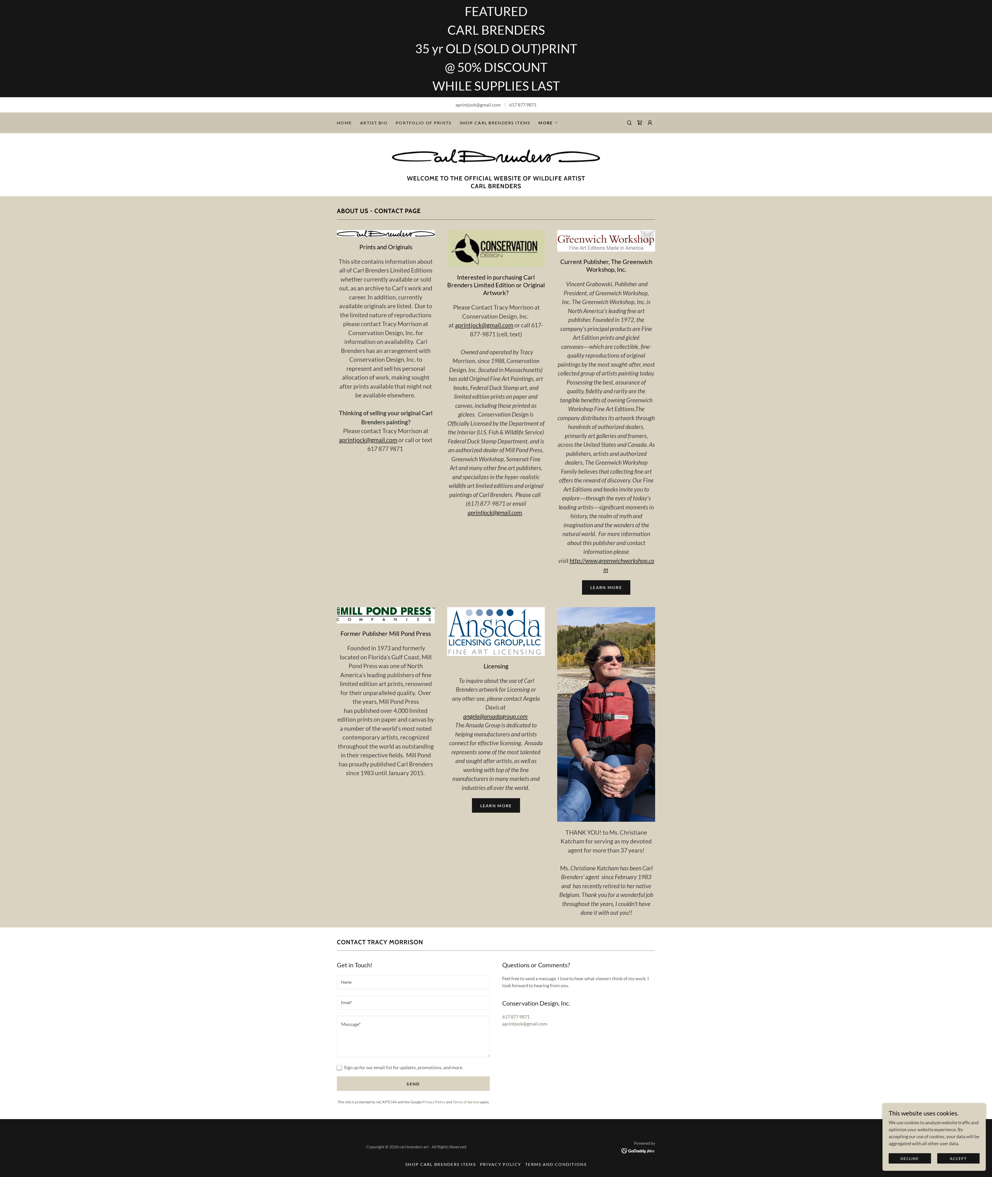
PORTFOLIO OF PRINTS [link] (423, 122)
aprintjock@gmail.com (368, 439)
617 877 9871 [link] (523, 105)
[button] (548, 123)
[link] (639, 123)
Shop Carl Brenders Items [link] (495, 122)
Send (413, 1083)
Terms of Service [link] (466, 1102)
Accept (958, 1158)
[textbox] (413, 982)
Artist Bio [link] (374, 122)
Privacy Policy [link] (433, 1102)
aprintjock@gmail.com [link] (524, 1024)
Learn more (606, 587)
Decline (910, 1158)
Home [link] (344, 122)
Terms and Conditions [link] (556, 1164)
